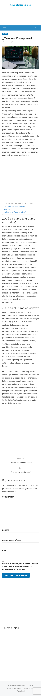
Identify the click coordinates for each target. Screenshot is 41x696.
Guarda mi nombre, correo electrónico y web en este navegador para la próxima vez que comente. (20, 566)
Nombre (5, 530)
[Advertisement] (20, 16)
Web (4, 550)
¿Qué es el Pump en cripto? (15, 212)
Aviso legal (21, 691)
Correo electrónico (11, 540)
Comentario (8, 497)
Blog (5, 34)
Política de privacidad (13, 688)
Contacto (29, 685)
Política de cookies (29, 688)
